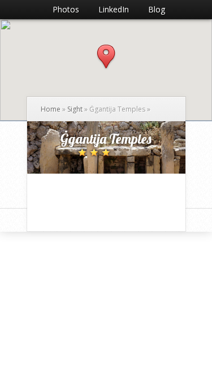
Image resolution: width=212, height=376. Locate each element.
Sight (75, 109)
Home (50, 109)
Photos (66, 9)
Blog (156, 9)
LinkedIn (113, 9)
